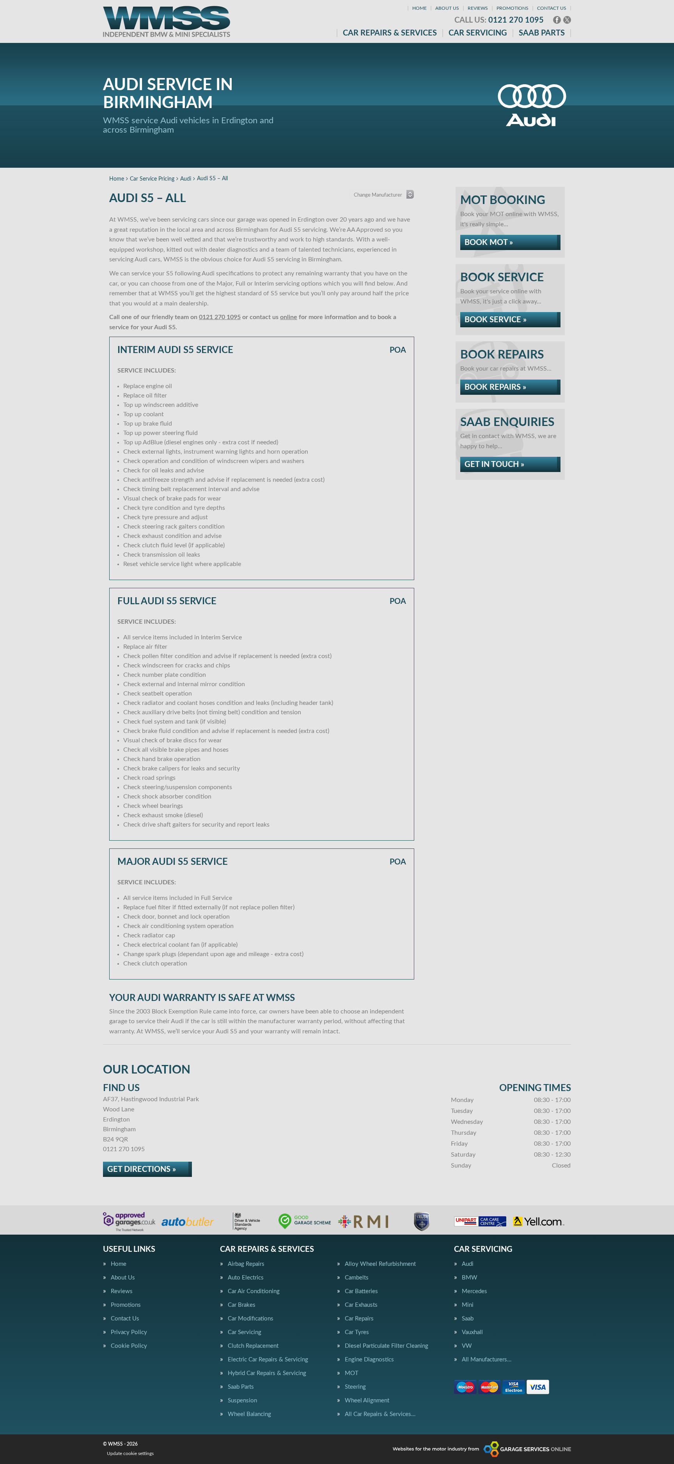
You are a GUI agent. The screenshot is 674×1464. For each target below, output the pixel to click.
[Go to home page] (166, 21)
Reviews (478, 8)
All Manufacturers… (486, 1360)
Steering (355, 1387)
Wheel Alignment (367, 1401)
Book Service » (496, 320)
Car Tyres (357, 1332)
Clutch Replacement (253, 1346)
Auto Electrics (246, 1278)
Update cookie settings (130, 1453)
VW (467, 1346)
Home (419, 8)
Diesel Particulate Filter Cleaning (386, 1346)
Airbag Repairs (246, 1264)
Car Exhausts (361, 1305)
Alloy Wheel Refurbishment (380, 1264)
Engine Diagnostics (369, 1360)
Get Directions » (141, 1169)
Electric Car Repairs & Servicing (268, 1360)
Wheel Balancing (249, 1414)
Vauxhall (472, 1332)
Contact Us (551, 8)
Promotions (513, 8)
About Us (447, 8)
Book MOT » (489, 243)
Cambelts (357, 1278)
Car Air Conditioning (254, 1291)
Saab (468, 1319)
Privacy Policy (129, 1332)
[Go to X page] (567, 20)
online (288, 317)
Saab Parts (542, 33)
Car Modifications (250, 1319)
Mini (468, 1305)
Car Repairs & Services (390, 33)
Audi (468, 1264)
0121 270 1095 (499, 20)
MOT (351, 1373)
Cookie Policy (129, 1346)
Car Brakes (241, 1305)
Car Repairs (359, 1319)
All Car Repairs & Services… (380, 1414)
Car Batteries (361, 1291)
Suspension (242, 1401)
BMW (469, 1278)
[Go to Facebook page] (557, 20)
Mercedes (474, 1291)
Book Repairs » (495, 387)
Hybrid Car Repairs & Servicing (267, 1373)
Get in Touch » (494, 464)
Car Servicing (478, 33)
